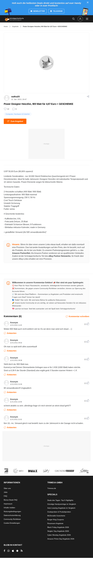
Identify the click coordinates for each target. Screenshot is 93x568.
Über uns (7, 488)
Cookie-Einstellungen (12, 523)
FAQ (5, 496)
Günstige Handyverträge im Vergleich (61, 504)
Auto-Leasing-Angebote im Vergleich (61, 508)
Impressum (8, 504)
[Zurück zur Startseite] (14, 18)
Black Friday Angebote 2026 (58, 527)
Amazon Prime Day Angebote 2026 (60, 539)
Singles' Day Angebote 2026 (58, 531)
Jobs (5, 492)
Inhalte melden (9, 508)
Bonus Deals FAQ (10, 500)
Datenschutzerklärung (12, 515)
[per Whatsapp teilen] (9, 551)
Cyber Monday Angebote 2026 (59, 535)
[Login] (80, 18)
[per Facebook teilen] (4, 551)
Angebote (15, 26)
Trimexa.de (51, 488)
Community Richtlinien (12, 519)
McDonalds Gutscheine (56, 516)
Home (6, 26)
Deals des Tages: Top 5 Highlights (60, 500)
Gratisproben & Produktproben (59, 512)
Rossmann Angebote (55, 523)
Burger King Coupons (55, 519)
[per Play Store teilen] (17, 551)
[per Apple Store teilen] (13, 551)
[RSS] (22, 551)
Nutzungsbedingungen (12, 511)
